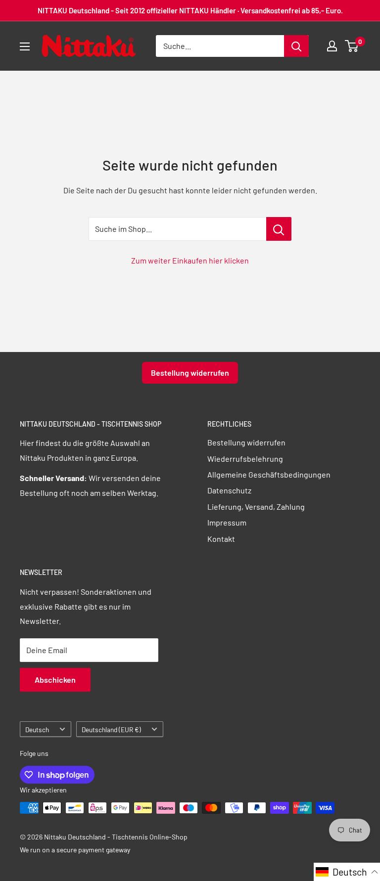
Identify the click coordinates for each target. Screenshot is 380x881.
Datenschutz (229, 490)
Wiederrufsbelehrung (245, 458)
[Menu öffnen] (25, 46)
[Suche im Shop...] (278, 229)
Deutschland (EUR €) (111, 729)
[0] (352, 46)
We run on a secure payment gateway (75, 849)
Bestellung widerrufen (190, 372)
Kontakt (221, 538)
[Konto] (332, 46)
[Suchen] (296, 46)
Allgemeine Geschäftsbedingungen (269, 474)
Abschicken (55, 679)
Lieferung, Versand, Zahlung (256, 506)
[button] (347, 872)
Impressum (226, 522)
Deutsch (37, 729)
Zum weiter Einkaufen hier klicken (190, 260)
